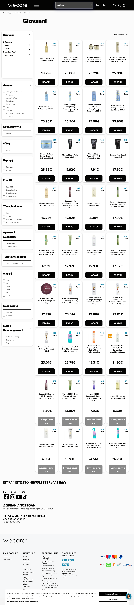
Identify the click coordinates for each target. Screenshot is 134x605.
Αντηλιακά (26, 562)
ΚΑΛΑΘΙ (46, 82)
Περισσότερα (113, 599)
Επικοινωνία (7, 557)
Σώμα (24, 567)
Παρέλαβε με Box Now (49, 573)
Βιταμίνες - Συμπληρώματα (28, 578)
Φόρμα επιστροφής (48, 581)
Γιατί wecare (7, 559)
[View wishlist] (115, 5)
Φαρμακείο (9, 55)
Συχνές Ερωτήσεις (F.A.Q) (48, 562)
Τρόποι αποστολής (48, 571)
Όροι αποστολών (48, 576)
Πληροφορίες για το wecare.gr (48, 558)
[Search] (110, 5)
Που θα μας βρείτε (48, 565)
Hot (24, 589)
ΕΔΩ (62, 482)
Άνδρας (25, 584)
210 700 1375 (68, 562)
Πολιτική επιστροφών (49, 578)
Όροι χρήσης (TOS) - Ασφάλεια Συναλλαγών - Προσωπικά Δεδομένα (50, 585)
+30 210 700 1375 (11, 522)
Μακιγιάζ (8, 45)
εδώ (31, 598)
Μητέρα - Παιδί (10, 52)
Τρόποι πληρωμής (48, 568)
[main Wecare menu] (36, 5)
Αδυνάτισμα (27, 569)
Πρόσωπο (8, 42)
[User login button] (119, 5)
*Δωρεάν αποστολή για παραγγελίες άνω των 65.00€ (28, 508)
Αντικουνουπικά (28, 572)
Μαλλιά (7, 49)
